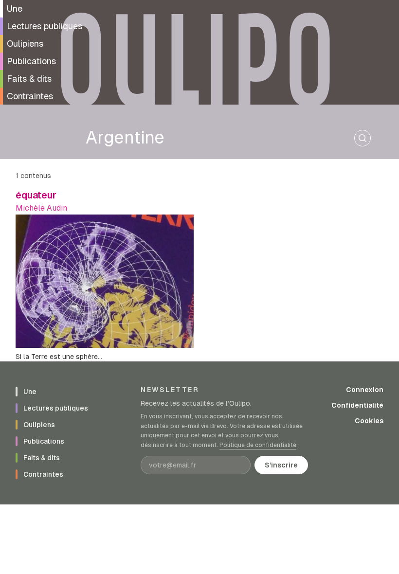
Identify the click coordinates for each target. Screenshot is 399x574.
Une (14, 8)
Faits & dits (29, 78)
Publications (31, 61)
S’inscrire (281, 465)
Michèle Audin (41, 208)
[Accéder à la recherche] (362, 138)
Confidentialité (357, 405)
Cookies (369, 421)
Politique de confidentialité (257, 445)
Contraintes (30, 96)
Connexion (364, 390)
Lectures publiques (44, 26)
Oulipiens (25, 43)
